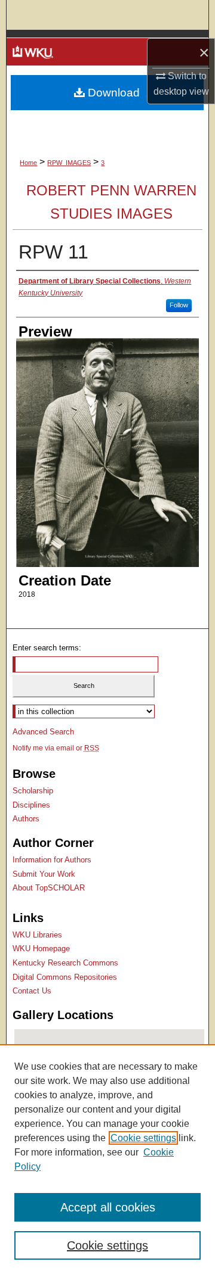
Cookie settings (143, 1138)
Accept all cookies (107, 1207)
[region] (107, 1159)
